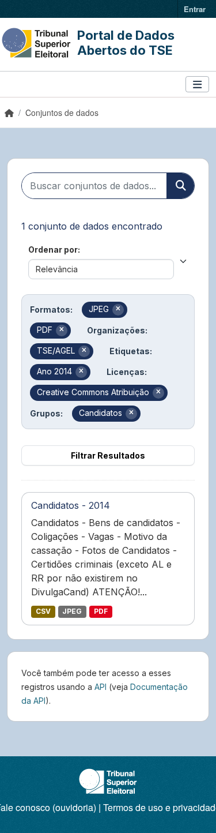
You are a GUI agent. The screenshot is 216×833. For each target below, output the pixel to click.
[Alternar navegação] (197, 84)
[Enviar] (180, 185)
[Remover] (118, 310)
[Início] (9, 112)
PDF (101, 611)
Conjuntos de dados (61, 112)
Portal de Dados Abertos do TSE (126, 43)
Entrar (195, 8)
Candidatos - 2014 (70, 505)
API (100, 687)
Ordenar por (53, 249)
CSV (43, 611)
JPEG (72, 611)
